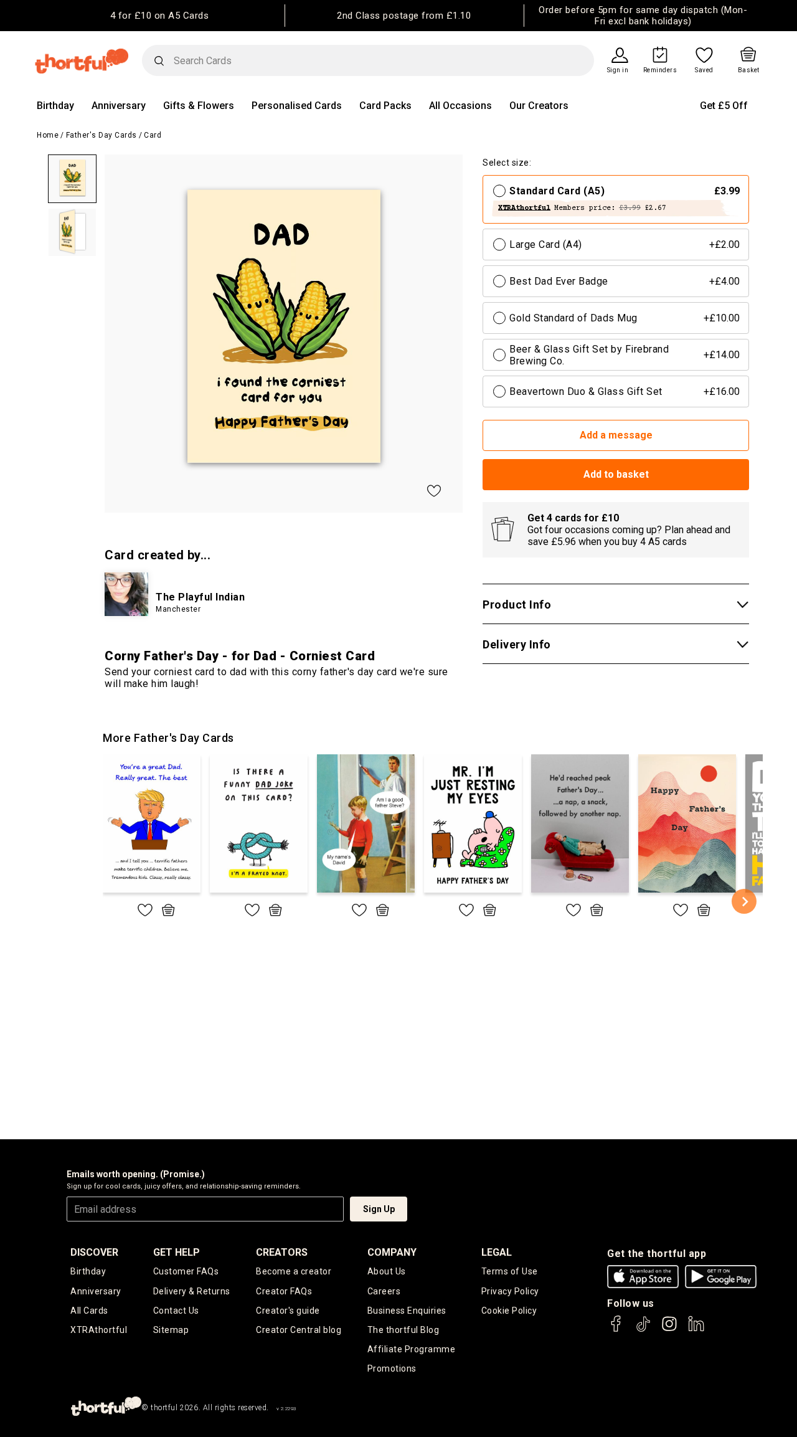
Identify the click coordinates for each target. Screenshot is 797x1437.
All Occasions (460, 105)
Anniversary (119, 105)
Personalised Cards (297, 105)
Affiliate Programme (411, 1349)
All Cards (89, 1311)
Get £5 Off (724, 105)
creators (282, 1252)
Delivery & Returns (191, 1291)
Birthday (55, 105)
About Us (386, 1271)
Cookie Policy (509, 1311)
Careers (384, 1291)
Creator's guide (288, 1311)
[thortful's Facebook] (616, 1329)
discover (94, 1252)
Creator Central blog (298, 1330)
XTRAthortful (98, 1330)
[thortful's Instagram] (669, 1329)
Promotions (392, 1368)
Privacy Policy (510, 1291)
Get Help (176, 1252)
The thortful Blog (403, 1330)
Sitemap (171, 1330)
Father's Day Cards (101, 135)
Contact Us (176, 1311)
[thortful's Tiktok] (643, 1329)
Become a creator (293, 1271)
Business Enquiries (406, 1311)
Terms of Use (509, 1271)
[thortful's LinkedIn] (696, 1329)
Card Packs (385, 105)
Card (152, 135)
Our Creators (538, 105)
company (392, 1252)
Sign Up (379, 1209)
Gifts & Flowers (198, 105)
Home (48, 135)
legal (496, 1252)
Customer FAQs (186, 1271)
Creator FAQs (284, 1291)
